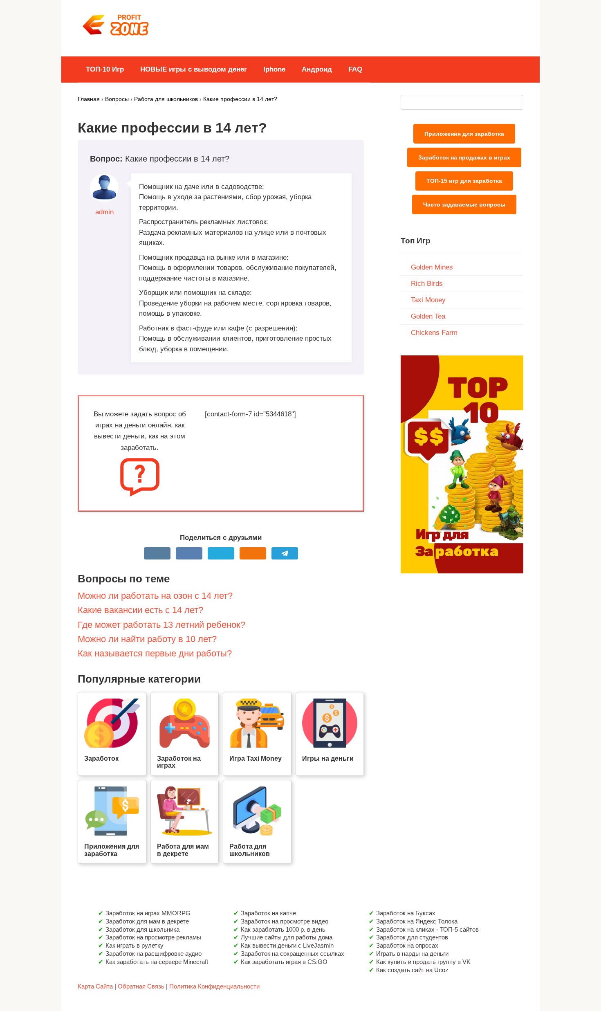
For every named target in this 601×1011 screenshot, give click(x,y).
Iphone (274, 69)
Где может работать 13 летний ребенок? (161, 625)
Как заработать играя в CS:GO (284, 961)
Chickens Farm (434, 333)
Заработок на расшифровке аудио (153, 953)
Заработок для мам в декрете (147, 921)
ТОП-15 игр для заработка (464, 180)
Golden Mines (432, 267)
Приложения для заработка (464, 133)
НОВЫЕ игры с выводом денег (193, 69)
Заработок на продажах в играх (464, 157)
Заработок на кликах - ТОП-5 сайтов (427, 929)
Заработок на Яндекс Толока (416, 921)
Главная (89, 99)
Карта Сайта (95, 986)
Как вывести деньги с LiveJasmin (287, 945)
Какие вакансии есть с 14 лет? (140, 610)
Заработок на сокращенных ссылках (292, 953)
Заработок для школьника (142, 929)
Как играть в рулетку (134, 945)
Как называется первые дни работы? (155, 653)
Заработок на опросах (407, 945)
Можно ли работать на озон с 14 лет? (155, 596)
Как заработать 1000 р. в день (283, 929)
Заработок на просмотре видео (284, 921)
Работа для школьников (166, 99)
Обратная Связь (141, 986)
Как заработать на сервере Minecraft (156, 961)
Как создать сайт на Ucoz (412, 969)
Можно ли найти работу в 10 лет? (147, 639)
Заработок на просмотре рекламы (153, 937)
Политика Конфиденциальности (214, 986)
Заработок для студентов (412, 937)
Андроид (317, 69)
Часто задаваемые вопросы (464, 204)
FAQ (355, 69)
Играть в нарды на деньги (412, 953)
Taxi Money (428, 300)
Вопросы (117, 99)
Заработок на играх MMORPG (148, 913)
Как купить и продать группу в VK (423, 961)
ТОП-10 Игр (105, 69)
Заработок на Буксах (405, 913)
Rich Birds (427, 284)
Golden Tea (428, 316)
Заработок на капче (268, 913)
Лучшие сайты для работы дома (286, 937)
